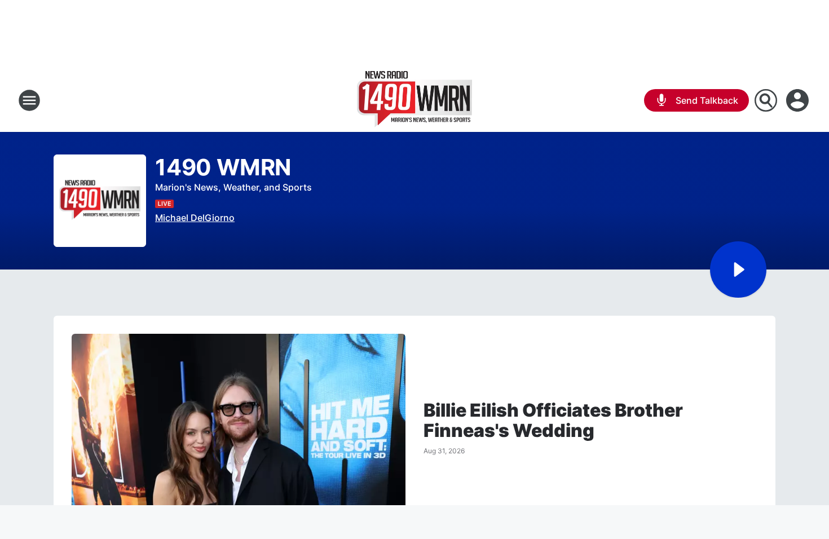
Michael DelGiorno (195, 217)
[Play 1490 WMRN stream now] (99, 201)
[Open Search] (766, 100)
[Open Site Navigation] (29, 100)
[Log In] (798, 100)
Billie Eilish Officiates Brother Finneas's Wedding (553, 420)
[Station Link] (414, 100)
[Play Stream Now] (738, 269)
